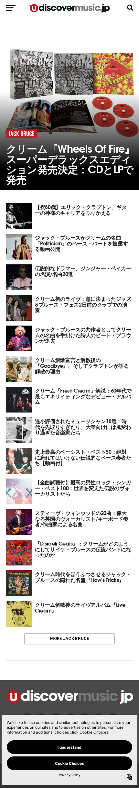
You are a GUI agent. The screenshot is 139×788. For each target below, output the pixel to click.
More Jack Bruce (69, 638)
